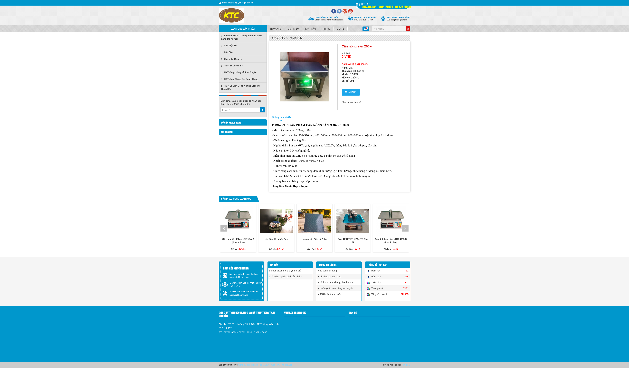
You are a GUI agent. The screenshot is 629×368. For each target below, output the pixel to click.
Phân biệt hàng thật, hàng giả (286, 270)
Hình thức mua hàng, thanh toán (336, 282)
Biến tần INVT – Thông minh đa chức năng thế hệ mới (241, 37)
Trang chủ (275, 28)
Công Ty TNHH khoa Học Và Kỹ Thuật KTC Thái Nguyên (265, 365)
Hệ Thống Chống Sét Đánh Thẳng (241, 79)
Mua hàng (350, 92)
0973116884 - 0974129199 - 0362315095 (386, 6)
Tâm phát (405, 365)
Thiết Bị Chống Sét (233, 65)
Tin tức (326, 28)
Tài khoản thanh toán (330, 294)
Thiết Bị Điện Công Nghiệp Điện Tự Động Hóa (240, 87)
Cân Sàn (228, 52)
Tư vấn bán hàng (328, 270)
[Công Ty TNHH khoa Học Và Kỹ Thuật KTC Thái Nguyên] (231, 15)
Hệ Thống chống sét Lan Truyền (240, 72)
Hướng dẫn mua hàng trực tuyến (336, 288)
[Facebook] (333, 11)
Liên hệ (340, 28)
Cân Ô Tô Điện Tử (233, 59)
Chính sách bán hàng (330, 276)
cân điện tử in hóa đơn (276, 239)
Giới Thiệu (293, 28)
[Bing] (350, 11)
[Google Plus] (344, 11)
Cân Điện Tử (230, 45)
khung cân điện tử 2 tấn (315, 239)
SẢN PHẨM (310, 28)
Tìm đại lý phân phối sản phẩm (286, 276)
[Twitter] (339, 11)
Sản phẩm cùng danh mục (236, 199)
